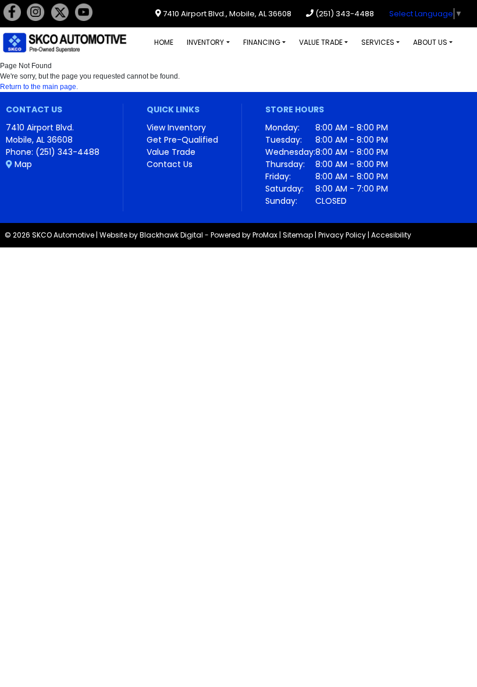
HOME (163, 42)
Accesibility (391, 235)
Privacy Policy (342, 235)
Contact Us (170, 164)
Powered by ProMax (244, 235)
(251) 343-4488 (344, 13)
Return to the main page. (39, 87)
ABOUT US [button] (430, 42)
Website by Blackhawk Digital (151, 235)
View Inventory (176, 127)
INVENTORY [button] (205, 42)
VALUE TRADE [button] (321, 42)
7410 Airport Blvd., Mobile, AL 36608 (226, 13)
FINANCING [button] (261, 42)
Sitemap (298, 235)
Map (22, 164)
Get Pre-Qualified (182, 140)
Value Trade (171, 152)
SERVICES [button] (377, 42)
